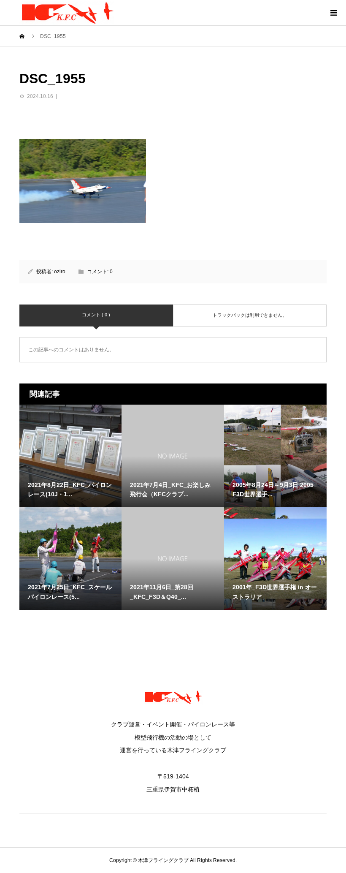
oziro (59, 272)
